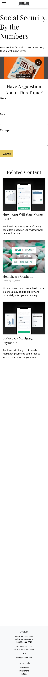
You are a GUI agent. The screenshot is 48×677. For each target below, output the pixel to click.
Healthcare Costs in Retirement (18, 278)
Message (5, 130)
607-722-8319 (27, 639)
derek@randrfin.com (24, 657)
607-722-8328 (27, 636)
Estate (24, 674)
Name (3, 98)
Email (3, 114)
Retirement (24, 667)
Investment (24, 671)
